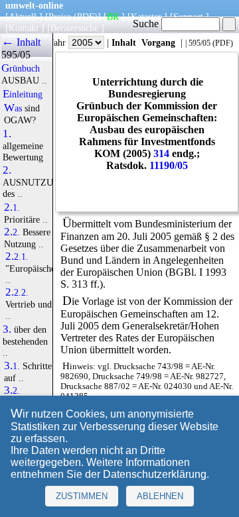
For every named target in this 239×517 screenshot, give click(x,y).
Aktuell (23, 16)
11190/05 (168, 165)
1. (7, 134)
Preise (59, 16)
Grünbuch (20, 68)
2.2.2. (17, 292)
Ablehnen (160, 496)
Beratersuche (74, 28)
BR (113, 16)
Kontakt (24, 28)
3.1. (12, 366)
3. (7, 329)
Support (188, 16)
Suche (147, 23)
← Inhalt (20, 42)
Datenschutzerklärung (154, 474)
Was (13, 108)
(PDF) (86, 16)
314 (161, 153)
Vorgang (158, 42)
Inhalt (124, 42)
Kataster (146, 16)
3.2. (12, 390)
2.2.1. (17, 256)
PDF (222, 43)
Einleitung (22, 94)
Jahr (59, 42)
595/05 (199, 43)
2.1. (12, 207)
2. (7, 170)
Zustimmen (82, 496)
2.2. (12, 232)
